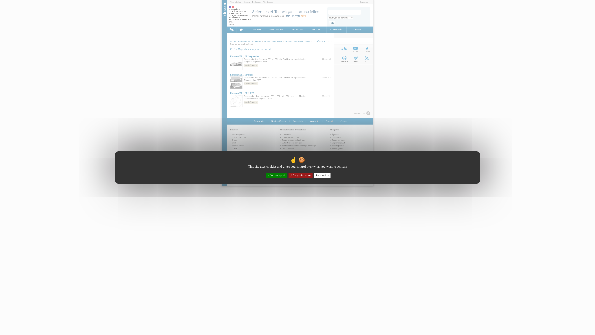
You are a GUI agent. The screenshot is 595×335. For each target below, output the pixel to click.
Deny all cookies (301, 175)
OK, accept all (277, 175)
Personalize (322, 175)
